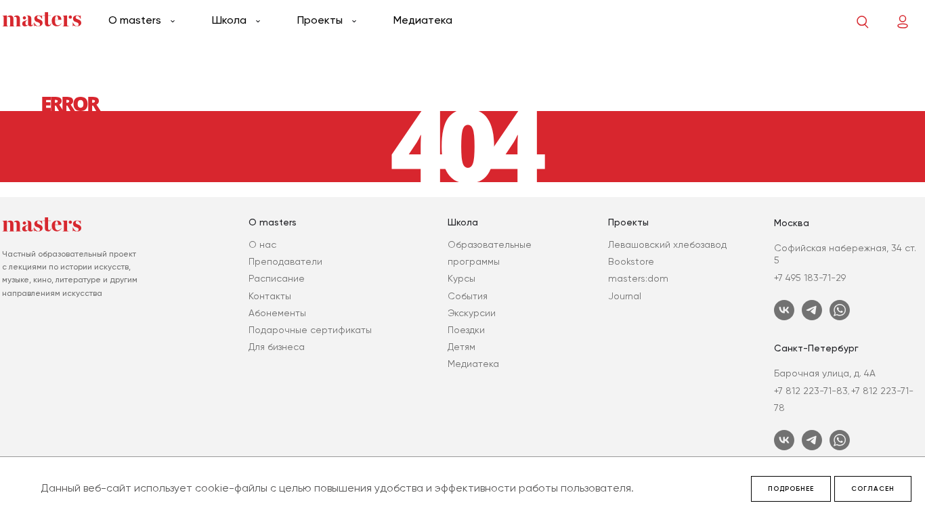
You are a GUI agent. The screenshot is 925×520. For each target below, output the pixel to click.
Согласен (873, 489)
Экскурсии (472, 312)
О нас (262, 244)
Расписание (277, 278)
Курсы (461, 278)
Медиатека (422, 20)
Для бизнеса (277, 346)
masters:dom (638, 278)
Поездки (466, 329)
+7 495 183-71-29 (810, 277)
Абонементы (277, 312)
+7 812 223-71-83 (811, 390)
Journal (624, 295)
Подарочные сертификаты (310, 329)
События (468, 295)
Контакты (270, 295)
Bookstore (631, 261)
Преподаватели (285, 261)
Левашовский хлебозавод (667, 244)
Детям (461, 346)
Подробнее (791, 489)
